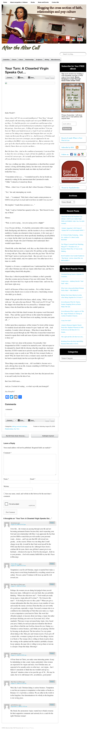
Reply (52, 523)
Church (14, 59)
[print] (52, 77)
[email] (47, 77)
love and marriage (21, 426)
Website (6, 486)
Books (33, 2)
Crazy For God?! (66, 320)
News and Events (43, 2)
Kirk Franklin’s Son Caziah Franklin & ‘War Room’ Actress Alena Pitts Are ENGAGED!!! (72, 258)
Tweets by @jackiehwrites (70, 187)
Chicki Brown (15, 564)
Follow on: (65, 154)
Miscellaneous (55, 59)
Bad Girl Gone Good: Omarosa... (14, 436)
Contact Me (55, 2)
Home (5, 2)
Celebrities (6, 59)
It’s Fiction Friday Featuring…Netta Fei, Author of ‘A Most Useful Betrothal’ (72, 237)
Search (61, 54)
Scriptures (39, 59)
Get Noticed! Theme (29, 728)
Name (6, 479)
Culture (21, 59)
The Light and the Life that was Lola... (72, 337)
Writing (47, 59)
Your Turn (16, 429)
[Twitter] (75, 154)
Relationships (29, 59)
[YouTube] (79, 154)
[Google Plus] (82, 154)
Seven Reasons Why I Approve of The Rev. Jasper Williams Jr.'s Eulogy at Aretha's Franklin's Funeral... (72, 313)
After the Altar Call (20, 47)
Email (32, 479)
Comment (9, 77)
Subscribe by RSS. (68, 147)
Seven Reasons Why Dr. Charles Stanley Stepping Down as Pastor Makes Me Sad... (71, 304)
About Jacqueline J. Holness (19, 2)
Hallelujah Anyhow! (49, 436)
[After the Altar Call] (44, 24)
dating (14, 426)
